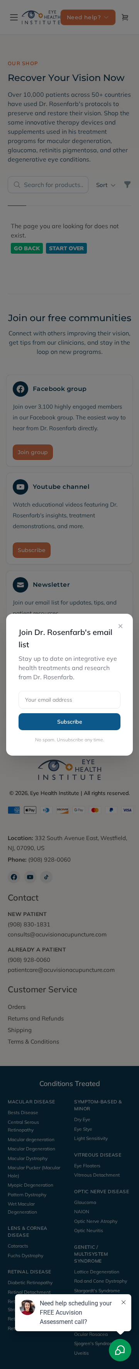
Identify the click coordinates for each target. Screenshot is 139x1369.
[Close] (120, 626)
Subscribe (69, 721)
